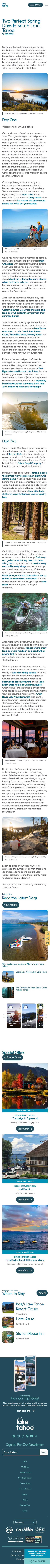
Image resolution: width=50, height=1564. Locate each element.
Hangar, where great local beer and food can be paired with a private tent (24, 650)
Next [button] (44, 1452)
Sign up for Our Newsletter (25, 1444)
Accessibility (35, 1555)
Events (25, 1494)
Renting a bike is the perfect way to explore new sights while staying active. (24, 475)
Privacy (13, 1555)
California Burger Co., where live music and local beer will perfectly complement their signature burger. (23, 312)
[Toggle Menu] (46, 5)
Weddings (25, 1467)
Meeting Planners (25, 1478)
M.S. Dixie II (22, 331)
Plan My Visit (25, 1505)
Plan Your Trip (23, 1411)
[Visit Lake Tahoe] (5, 4)
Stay (25, 1461)
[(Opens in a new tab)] (25, 1097)
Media (25, 1500)
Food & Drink (25, 1483)
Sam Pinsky (9, 34)
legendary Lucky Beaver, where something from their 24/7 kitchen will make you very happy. (24, 383)
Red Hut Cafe (15, 454)
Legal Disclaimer (23, 1555)
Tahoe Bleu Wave (17, 334)
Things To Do (25, 1472)
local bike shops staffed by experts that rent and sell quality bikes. (24, 494)
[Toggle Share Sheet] (47, 938)
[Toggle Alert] (47, 933)
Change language (8, 1526)
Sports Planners (25, 1489)
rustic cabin (27, 194)
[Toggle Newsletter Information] (47, 943)
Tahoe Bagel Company (29, 463)
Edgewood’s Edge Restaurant (16, 681)
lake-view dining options (24, 672)
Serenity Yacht (34, 334)
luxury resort (35, 197)
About (25, 1511)
